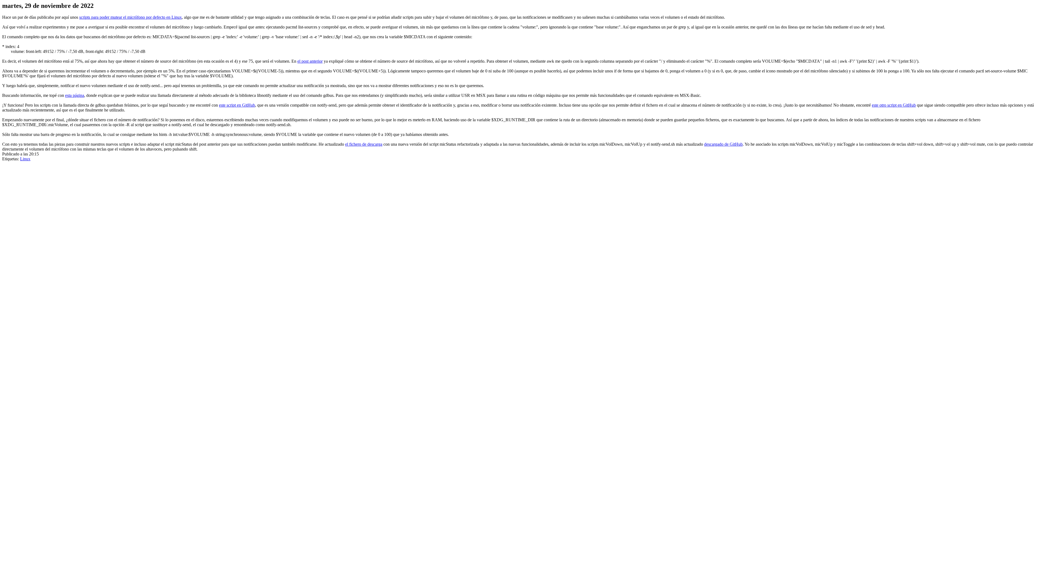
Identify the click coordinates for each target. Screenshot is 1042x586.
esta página (74, 95)
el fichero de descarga (363, 144)
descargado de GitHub (723, 144)
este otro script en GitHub (894, 105)
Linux (25, 159)
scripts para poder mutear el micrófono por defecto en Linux (130, 17)
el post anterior (310, 61)
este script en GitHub (237, 105)
